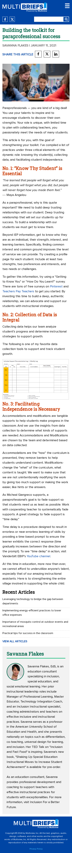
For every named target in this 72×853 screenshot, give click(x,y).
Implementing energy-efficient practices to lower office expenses (31, 612)
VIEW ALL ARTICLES (14, 641)
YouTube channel (38, 556)
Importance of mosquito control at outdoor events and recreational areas (35, 624)
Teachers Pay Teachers (18, 291)
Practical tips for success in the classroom (27, 633)
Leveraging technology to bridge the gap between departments (32, 601)
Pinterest (56, 286)
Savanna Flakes (15, 45)
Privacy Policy (36, 849)
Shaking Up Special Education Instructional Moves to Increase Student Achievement (34, 762)
